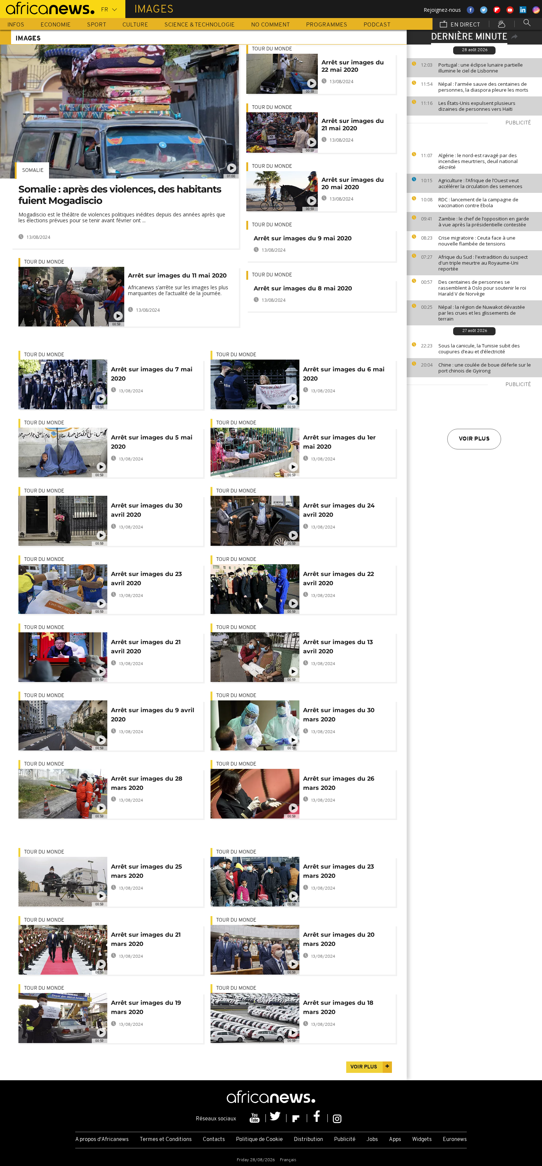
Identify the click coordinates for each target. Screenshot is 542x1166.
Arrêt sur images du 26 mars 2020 (338, 783)
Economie (56, 25)
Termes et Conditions (166, 1139)
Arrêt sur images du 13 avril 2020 (338, 647)
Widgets (422, 1139)
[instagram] (337, 1118)
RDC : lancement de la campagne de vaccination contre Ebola (478, 202)
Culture (135, 25)
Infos (15, 25)
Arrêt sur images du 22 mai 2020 (353, 66)
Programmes (326, 25)
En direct (464, 25)
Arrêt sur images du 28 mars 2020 (147, 783)
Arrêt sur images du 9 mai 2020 (303, 238)
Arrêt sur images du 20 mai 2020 (353, 183)
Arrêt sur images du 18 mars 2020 (338, 1007)
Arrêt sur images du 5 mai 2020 (151, 442)
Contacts (214, 1139)
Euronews (455, 1139)
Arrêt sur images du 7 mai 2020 (151, 374)
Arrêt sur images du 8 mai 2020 (303, 288)
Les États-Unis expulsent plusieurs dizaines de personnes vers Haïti (476, 106)
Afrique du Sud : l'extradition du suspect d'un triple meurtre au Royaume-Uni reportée (483, 263)
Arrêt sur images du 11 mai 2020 (177, 275)
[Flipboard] (296, 1118)
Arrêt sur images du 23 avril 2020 (146, 578)
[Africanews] (47, 7)
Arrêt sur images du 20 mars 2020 (339, 939)
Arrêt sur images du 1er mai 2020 (339, 442)
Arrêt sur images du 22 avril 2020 (338, 578)
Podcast (377, 25)
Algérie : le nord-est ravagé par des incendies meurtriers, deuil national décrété (478, 161)
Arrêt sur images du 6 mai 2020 (344, 374)
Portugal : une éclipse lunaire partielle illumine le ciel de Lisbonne (480, 68)
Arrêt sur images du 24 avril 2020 (339, 510)
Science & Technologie (199, 25)
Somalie (33, 170)
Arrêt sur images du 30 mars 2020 (339, 715)
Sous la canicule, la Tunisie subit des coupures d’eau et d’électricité (479, 348)
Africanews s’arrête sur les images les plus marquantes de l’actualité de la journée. (178, 290)
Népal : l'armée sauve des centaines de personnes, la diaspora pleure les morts (483, 87)
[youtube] (255, 1118)
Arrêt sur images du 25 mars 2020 (146, 871)
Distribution (308, 1139)
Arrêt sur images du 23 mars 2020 (338, 871)
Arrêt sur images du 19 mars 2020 (146, 1007)
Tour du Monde (44, 262)
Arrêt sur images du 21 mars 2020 (146, 939)
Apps (395, 1139)
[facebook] (317, 1118)
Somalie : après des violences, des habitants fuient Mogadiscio (119, 194)
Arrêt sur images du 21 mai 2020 (353, 124)
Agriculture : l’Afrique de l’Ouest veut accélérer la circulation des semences (480, 183)
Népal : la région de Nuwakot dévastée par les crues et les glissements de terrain (481, 313)
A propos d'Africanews (102, 1139)
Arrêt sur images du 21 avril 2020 (146, 647)
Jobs (372, 1139)
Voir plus (474, 439)
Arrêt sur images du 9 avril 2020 (152, 715)
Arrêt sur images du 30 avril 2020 (147, 510)
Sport (96, 25)
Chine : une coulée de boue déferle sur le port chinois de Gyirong (484, 368)
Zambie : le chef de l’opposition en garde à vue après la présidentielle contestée (483, 221)
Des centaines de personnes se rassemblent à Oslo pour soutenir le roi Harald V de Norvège (482, 288)
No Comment (270, 25)
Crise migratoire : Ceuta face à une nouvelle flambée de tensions (476, 241)
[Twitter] (276, 1118)
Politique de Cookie (259, 1139)
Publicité (344, 1139)
